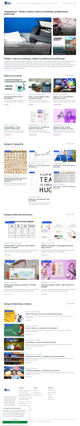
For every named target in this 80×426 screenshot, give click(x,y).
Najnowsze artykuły (20, 3)
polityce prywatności (19, 416)
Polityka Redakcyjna (40, 421)
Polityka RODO (33, 421)
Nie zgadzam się (15, 419)
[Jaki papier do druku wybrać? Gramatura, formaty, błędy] (28, 36)
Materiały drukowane (28, 3)
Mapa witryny (48, 421)
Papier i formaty (54, 3)
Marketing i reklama (36, 3)
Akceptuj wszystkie (15, 422)
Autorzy (35, 387)
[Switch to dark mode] (75, 3)
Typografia (48, 3)
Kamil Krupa (55, 94)
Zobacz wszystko (70, 75)
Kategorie (50, 387)
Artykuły (21, 387)
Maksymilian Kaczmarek (33, 124)
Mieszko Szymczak (8, 94)
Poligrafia (43, 3)
